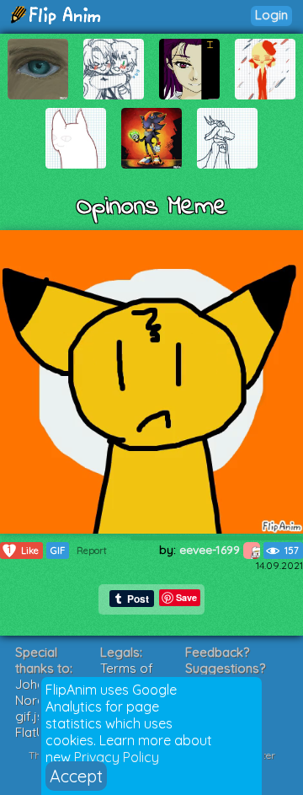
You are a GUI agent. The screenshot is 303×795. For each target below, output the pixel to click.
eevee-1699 (211, 549)
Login (271, 15)
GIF (57, 550)
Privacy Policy (116, 757)
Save (186, 597)
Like (23, 550)
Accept (76, 776)
